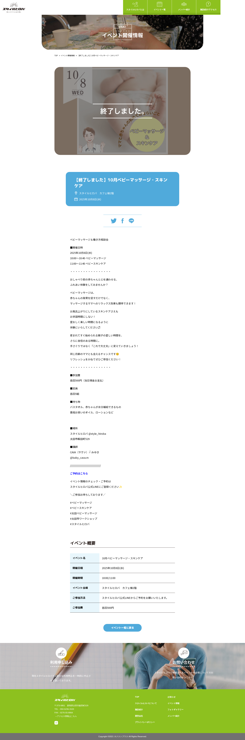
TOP (56, 55)
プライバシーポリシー (145, 722)
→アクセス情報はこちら (66, 716)
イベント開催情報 (68, 55)
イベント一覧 (160, 9)
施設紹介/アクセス (208, 9)
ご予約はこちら (79, 473)
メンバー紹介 (184, 9)
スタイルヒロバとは (135, 9)
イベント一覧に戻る (122, 627)
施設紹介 (139, 709)
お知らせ (172, 697)
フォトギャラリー (175, 709)
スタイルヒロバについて (146, 703)
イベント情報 (173, 703)
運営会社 (139, 716)
